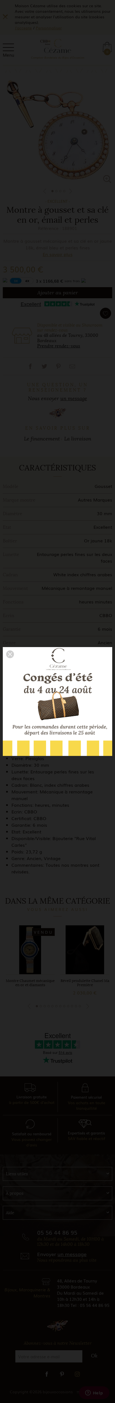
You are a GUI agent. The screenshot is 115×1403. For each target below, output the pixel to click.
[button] (10, 654)
